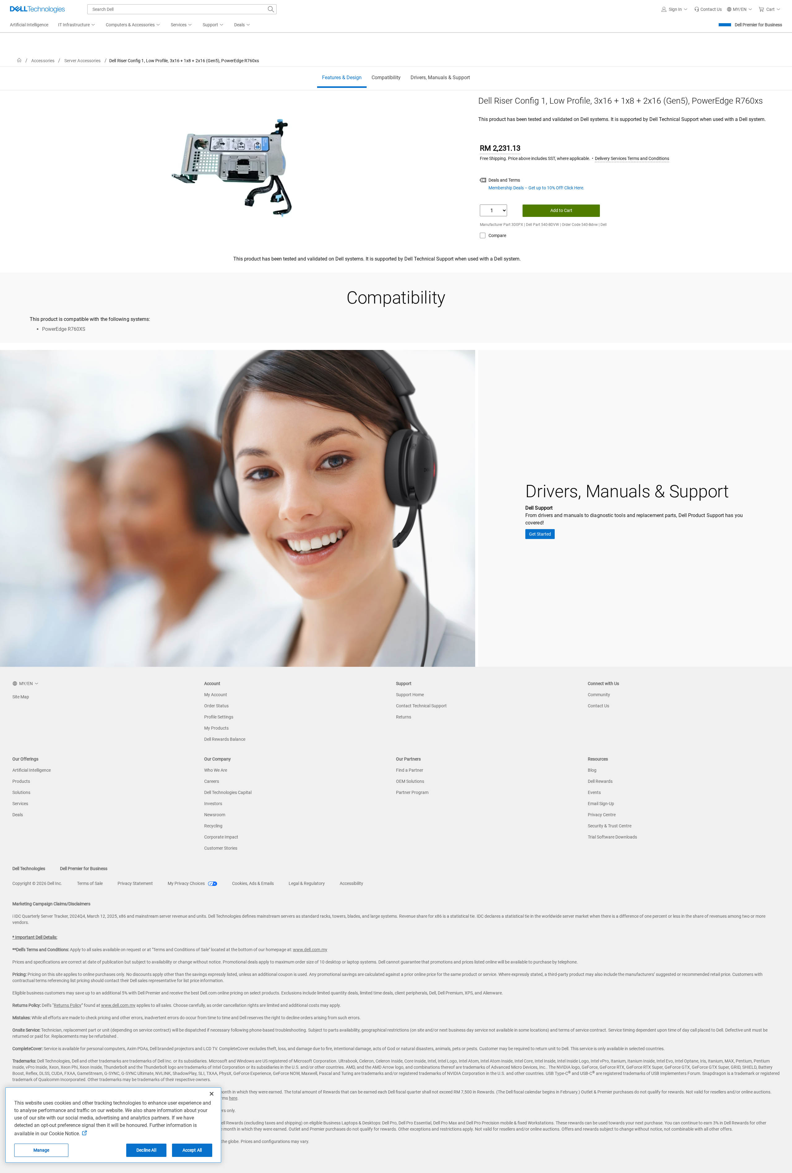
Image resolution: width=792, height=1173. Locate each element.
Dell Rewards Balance (224, 739)
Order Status (216, 705)
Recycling (213, 825)
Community (599, 694)
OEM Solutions (410, 781)
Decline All (146, 1150)
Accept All (192, 1150)
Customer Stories (220, 848)
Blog (592, 770)
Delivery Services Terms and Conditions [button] (632, 158)
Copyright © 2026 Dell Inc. (37, 883)
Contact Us (598, 705)
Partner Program (412, 792)
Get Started (540, 534)
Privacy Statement (135, 883)
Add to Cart (561, 210)
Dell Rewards (600, 781)
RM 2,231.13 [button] (500, 148)
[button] (675, 9)
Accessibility (351, 883)
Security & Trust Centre (609, 825)
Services (20, 803)
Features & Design (342, 77)
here (233, 1098)
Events (594, 792)
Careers (211, 781)
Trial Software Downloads (612, 836)
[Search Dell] (271, 9)
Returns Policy (67, 1005)
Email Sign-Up (601, 803)
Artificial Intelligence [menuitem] (29, 24)
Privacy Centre (602, 814)
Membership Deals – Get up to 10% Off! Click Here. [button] (536, 187)
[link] (708, 9)
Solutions (21, 792)
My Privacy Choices (187, 883)
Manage (41, 1150)
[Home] (19, 60)
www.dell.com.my (310, 949)
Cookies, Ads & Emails (253, 883)
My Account (215, 694)
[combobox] (182, 9)
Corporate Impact (221, 836)
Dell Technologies (28, 868)
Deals (17, 814)
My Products (216, 728)
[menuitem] (77, 25)
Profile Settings (218, 716)
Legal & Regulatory (307, 883)
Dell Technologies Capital (228, 792)
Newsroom (214, 814)
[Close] (211, 1094)
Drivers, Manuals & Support (440, 77)
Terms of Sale (90, 883)
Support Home (410, 694)
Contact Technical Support (421, 705)
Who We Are (215, 770)
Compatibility (386, 77)
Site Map (20, 696)
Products (21, 781)
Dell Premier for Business (758, 24)
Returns (403, 716)
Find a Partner (409, 770)
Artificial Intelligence (31, 770)
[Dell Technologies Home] (37, 9)
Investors (213, 803)
